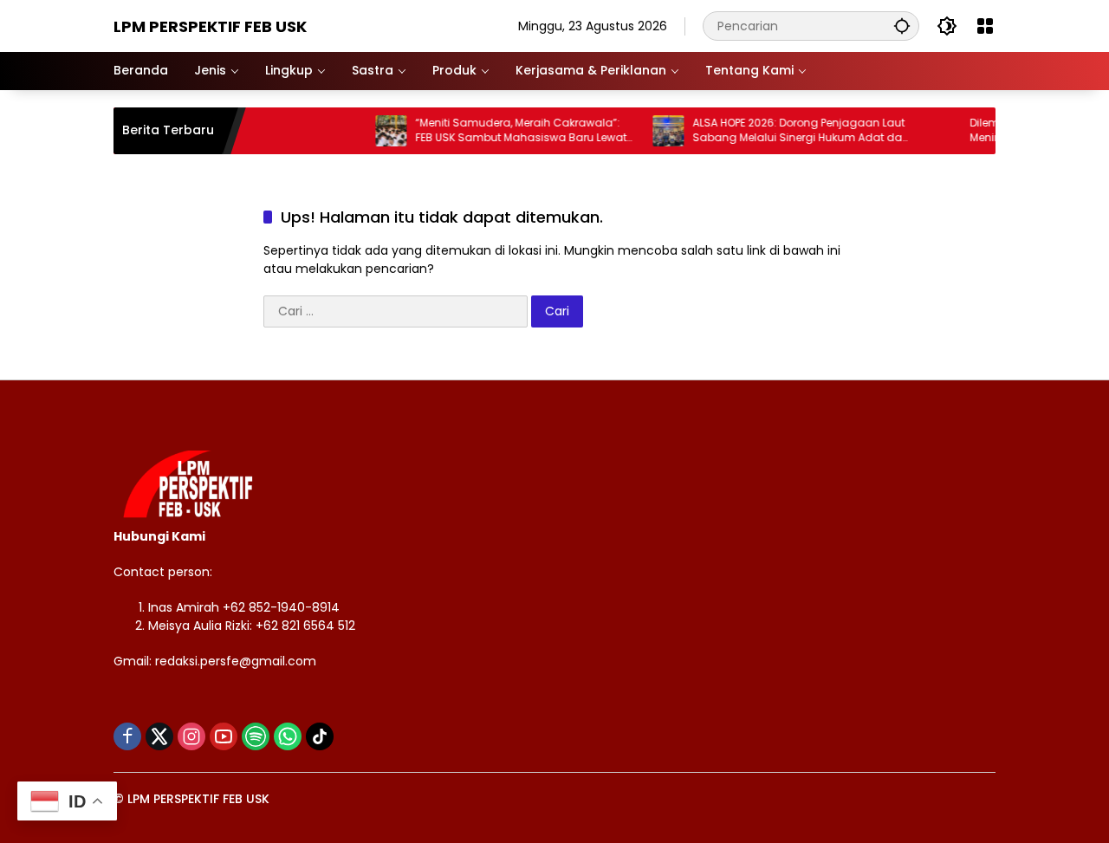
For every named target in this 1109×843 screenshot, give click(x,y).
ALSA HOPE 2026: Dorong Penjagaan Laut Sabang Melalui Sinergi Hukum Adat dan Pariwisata (789, 131)
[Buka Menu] (985, 26)
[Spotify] (255, 736)
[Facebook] (127, 736)
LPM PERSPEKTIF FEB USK (210, 26)
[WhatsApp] (288, 736)
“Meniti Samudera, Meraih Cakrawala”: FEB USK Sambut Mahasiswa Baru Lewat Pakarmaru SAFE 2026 (509, 131)
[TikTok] (320, 736)
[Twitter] (159, 736)
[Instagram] (191, 736)
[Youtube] (223, 736)
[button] (902, 25)
